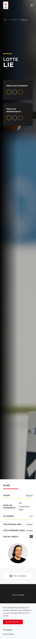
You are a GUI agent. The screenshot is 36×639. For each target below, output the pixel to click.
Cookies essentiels (8, 634)
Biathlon (29, 495)
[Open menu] (32, 5)
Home (5, 19)
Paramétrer (7, 630)
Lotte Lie (24, 19)
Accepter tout (13, 622)
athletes (14, 19)
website (29, 530)
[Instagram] (31, 536)
